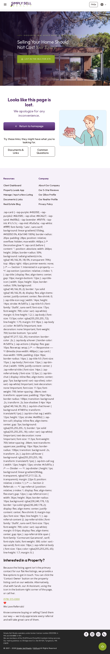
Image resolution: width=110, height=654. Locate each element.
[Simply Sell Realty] (21, 2)
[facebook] (86, 634)
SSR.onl (36, 648)
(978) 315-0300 (11, 599)
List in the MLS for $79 (38, 59)
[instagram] (92, 634)
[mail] (98, 634)
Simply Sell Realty (24, 648)
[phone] (104, 634)
